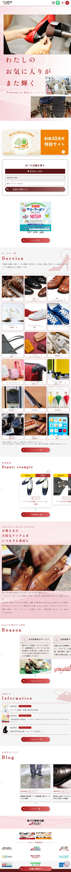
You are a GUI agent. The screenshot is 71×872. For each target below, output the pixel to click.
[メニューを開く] (67, 3)
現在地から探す (36, 171)
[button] (69, 489)
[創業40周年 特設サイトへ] (35, 142)
